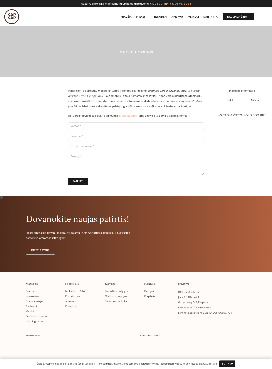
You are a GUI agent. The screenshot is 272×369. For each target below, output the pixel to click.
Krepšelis (149, 296)
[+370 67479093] (230, 108)
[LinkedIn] (166, 343)
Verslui (30, 311)
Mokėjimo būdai (75, 291)
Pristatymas (72, 296)
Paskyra (149, 291)
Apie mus (71, 301)
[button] (266, 17)
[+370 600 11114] (255, 108)
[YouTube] (158, 343)
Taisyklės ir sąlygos (116, 291)
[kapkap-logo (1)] (11, 16)
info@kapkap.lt (128, 116)
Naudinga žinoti (35, 321)
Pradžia (30, 291)
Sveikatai (31, 306)
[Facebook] (143, 343)
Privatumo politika (116, 301)
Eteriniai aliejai (34, 301)
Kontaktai (71, 306)
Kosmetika (32, 296)
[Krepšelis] (258, 16)
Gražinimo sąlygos (37, 316)
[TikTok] (173, 343)
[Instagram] (151, 343)
